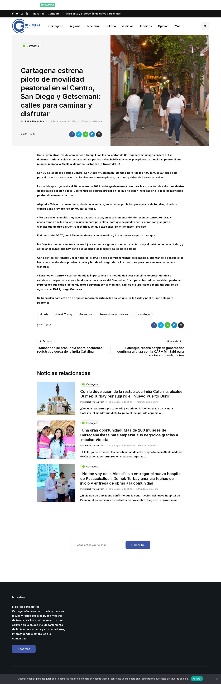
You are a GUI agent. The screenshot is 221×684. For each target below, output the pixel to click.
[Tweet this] (79, 134)
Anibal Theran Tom (34, 121)
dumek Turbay (63, 314)
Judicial (127, 26)
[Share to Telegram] (92, 134)
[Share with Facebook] (72, 134)
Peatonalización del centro (115, 314)
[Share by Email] (99, 134)
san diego (144, 314)
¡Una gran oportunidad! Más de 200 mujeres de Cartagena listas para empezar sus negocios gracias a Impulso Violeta (129, 435)
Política (111, 26)
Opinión (163, 26)
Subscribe (138, 545)
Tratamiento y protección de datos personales (92, 13)
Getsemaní (85, 314)
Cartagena (55, 26)
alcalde (44, 314)
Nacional (93, 26)
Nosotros (38, 13)
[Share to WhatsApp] (85, 134)
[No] (216, 679)
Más (177, 26)
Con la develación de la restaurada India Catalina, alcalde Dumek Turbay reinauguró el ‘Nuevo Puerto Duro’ (131, 394)
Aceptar (197, 678)
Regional (75, 26)
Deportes (145, 26)
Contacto (54, 13)
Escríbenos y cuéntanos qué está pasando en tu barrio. (145, 4)
